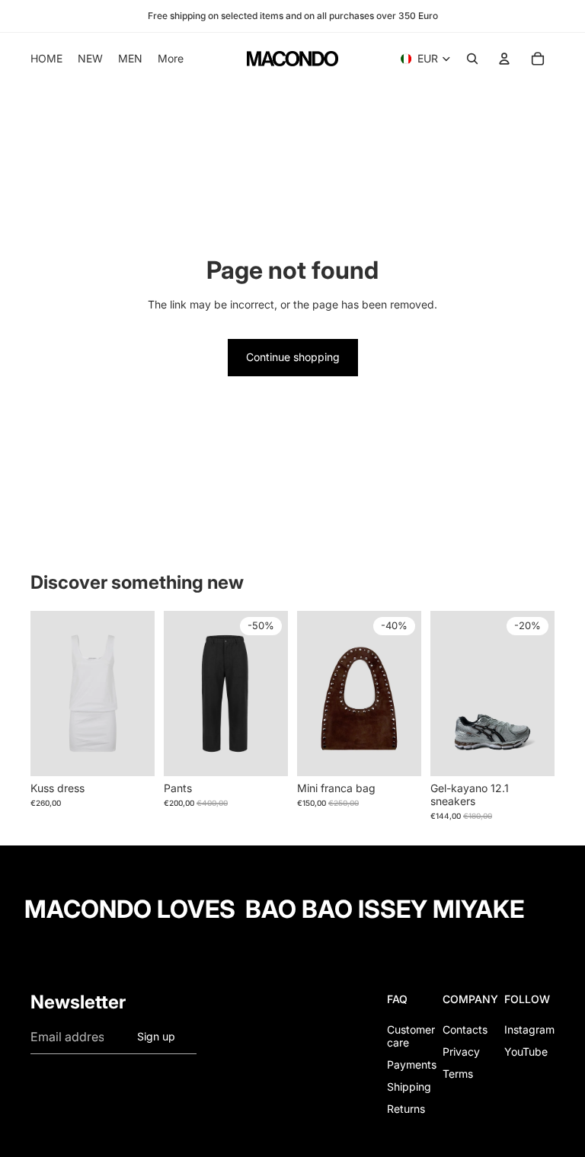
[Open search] (472, 58)
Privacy (461, 1051)
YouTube (526, 1051)
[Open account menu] (504, 58)
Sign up (156, 1036)
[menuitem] (170, 59)
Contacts (465, 1029)
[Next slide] (143, 693)
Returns (406, 1108)
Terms (458, 1073)
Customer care (411, 1036)
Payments (411, 1064)
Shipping (409, 1086)
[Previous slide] (42, 693)
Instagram (529, 1029)
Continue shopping (293, 356)
